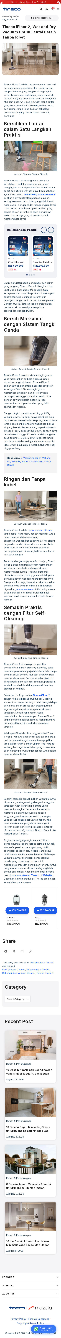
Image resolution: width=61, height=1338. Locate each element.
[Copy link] (30, 951)
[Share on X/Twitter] (13, 951)
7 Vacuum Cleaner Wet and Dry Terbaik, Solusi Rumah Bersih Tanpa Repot (29, 461)
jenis (40, 530)
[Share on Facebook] (5, 951)
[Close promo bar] (57, 2)
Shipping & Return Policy (30, 1323)
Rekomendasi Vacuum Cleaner (18, 973)
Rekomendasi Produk (41, 18)
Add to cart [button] (19, 910)
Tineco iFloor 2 (45, 973)
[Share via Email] (22, 951)
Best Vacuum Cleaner (13, 969)
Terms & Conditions (38, 1319)
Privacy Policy (18, 1319)
